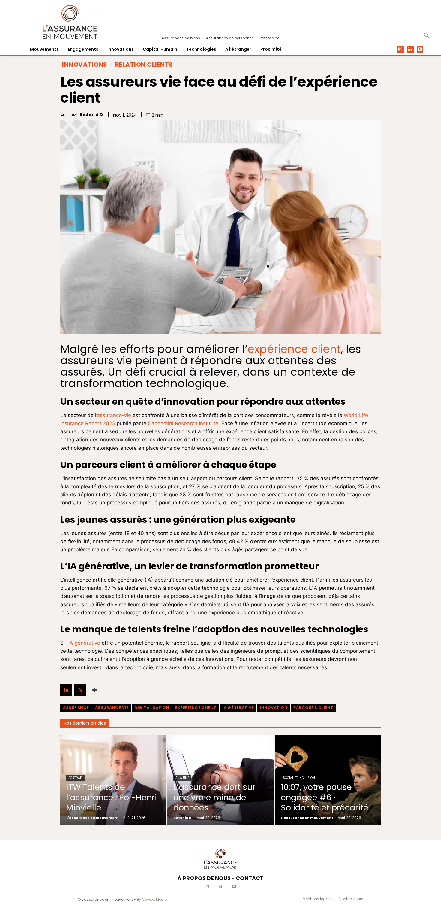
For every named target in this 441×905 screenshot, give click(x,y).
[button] (426, 36)
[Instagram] (400, 49)
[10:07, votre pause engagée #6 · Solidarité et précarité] (328, 780)
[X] (80, 690)
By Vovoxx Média (152, 899)
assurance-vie (114, 415)
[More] (94, 690)
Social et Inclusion (299, 778)
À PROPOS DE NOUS (204, 878)
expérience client (196, 707)
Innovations (84, 65)
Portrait (75, 778)
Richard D (91, 114)
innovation (273, 707)
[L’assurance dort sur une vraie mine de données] (220, 780)
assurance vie (112, 707)
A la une (182, 778)
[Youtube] (420, 49)
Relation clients (144, 65)
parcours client (313, 707)
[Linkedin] (410, 49)
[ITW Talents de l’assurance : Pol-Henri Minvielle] (113, 780)
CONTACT (250, 878)
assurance (76, 707)
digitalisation (151, 707)
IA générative (84, 643)
